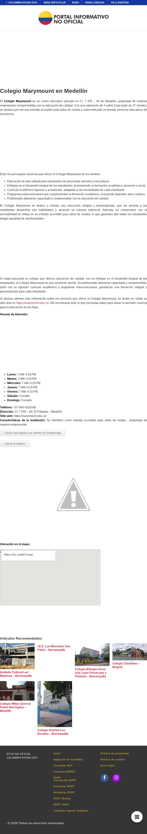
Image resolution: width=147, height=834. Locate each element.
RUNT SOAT (62, 804)
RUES (75, 2)
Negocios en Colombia (68, 759)
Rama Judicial (95, 2)
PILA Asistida (120, 2)
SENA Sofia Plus (55, 2)
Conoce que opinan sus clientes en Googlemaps (32, 432)
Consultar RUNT (64, 786)
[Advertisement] (73, 58)
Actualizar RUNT (64, 792)
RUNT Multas (62, 798)
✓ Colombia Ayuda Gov (21, 2)
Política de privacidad (115, 753)
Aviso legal (108, 765)
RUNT (57, 777)
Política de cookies (113, 759)
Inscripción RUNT (65, 780)
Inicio (57, 753)
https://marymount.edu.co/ (32, 302)
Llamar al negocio (14, 443)
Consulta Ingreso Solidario (71, 810)
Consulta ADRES (64, 771)
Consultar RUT (63, 765)
